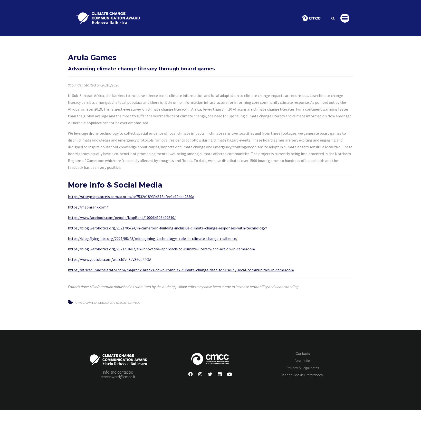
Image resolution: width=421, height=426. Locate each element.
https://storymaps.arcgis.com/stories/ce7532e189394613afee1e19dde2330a (131, 196)
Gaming (134, 302)
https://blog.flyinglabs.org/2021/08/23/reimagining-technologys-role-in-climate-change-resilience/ (153, 238)
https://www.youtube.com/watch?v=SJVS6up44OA (109, 259)
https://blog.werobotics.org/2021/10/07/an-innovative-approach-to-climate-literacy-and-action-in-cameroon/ (161, 248)
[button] (332, 18)
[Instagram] (200, 374)
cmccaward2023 (112, 302)
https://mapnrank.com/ (88, 207)
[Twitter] (210, 374)
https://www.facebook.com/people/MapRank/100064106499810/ (122, 217)
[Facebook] (190, 374)
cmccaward (86, 302)
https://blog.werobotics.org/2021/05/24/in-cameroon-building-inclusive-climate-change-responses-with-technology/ (167, 228)
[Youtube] (229, 374)
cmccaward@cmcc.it (118, 377)
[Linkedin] (219, 374)
